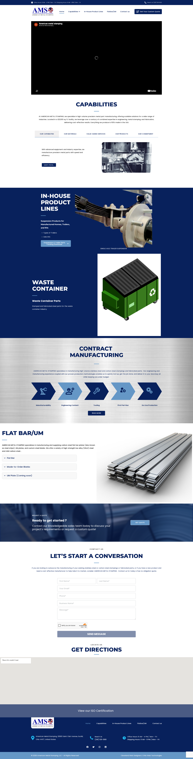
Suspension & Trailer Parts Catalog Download (54, 243)
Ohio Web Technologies (152, 755)
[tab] (47, 134)
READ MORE (96, 413)
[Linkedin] (106, 747)
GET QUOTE (140, 522)
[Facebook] (87, 747)
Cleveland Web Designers (131, 755)
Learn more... (49, 165)
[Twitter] (93, 747)
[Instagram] (100, 747)
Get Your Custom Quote (150, 11)
